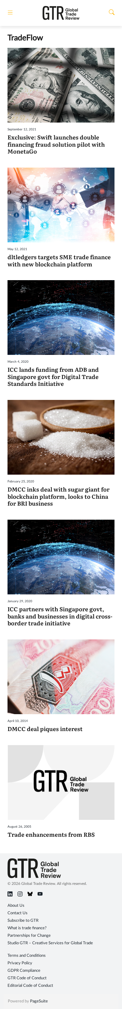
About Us (16, 906)
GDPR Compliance (24, 971)
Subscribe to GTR (23, 921)
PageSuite (39, 1001)
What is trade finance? (27, 928)
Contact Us (18, 913)
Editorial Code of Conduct (30, 986)
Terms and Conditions (27, 956)
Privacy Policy (20, 963)
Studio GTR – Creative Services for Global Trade (50, 943)
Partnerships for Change (29, 936)
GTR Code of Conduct (27, 978)
